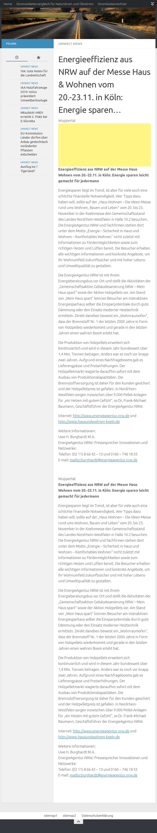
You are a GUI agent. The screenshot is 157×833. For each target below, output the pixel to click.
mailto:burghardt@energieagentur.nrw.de (103, 460)
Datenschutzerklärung (97, 815)
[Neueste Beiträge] (17, 57)
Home (8, 4)
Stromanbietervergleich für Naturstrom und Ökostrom (55, 4)
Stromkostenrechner (112, 4)
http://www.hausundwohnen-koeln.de (89, 421)
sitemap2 (69, 815)
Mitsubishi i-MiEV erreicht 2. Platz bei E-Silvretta (34, 117)
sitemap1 (50, 815)
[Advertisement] (104, 144)
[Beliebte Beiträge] (38, 57)
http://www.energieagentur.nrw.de (101, 416)
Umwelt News (70, 43)
